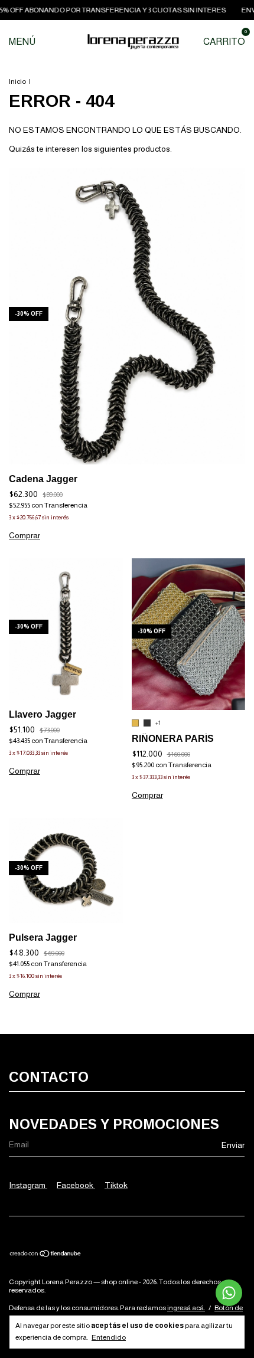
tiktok (116, 1185)
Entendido (109, 1337)
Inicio (17, 81)
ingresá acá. (186, 1308)
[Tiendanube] (46, 1254)
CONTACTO (49, 1077)
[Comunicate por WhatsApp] (229, 1293)
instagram (28, 1185)
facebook (76, 1185)
